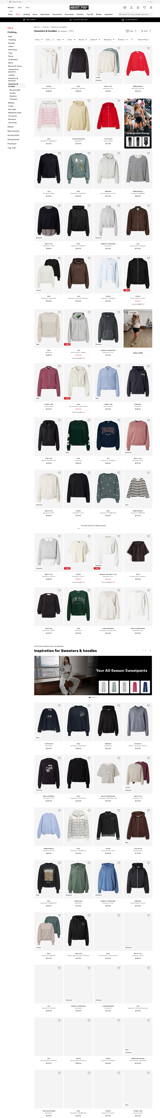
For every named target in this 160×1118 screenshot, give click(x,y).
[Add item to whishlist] (59, 48)
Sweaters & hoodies (59, 27)
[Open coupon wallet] (124, 7)
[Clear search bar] (151, 14)
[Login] (131, 7)
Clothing (45, 27)
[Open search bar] (119, 14)
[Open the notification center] (138, 8)
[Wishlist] (144, 7)
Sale (48, 40)
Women (11, 7)
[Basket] (151, 7)
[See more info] (48, 94)
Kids (27, 7)
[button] (131, 31)
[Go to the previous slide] (137, 650)
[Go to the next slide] (150, 650)
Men (20, 7)
